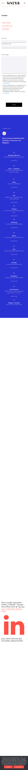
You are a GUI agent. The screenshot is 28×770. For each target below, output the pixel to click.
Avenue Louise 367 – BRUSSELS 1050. (14, 304)
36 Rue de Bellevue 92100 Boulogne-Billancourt (14, 157)
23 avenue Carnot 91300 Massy (14, 183)
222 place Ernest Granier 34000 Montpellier (14, 277)
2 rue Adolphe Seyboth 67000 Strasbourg (14, 224)
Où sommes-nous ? (7, 25)
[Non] (26, 763)
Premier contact (6, 22)
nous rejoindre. (8, 609)
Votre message (5, 54)
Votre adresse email (6, 43)
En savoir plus (6, 83)
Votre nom (4, 38)
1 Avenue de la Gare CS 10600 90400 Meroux (14, 237)
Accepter (8, 766)
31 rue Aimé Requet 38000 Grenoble (14, 264)
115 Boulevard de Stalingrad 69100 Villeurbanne (14, 250)
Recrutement (5, 29)
